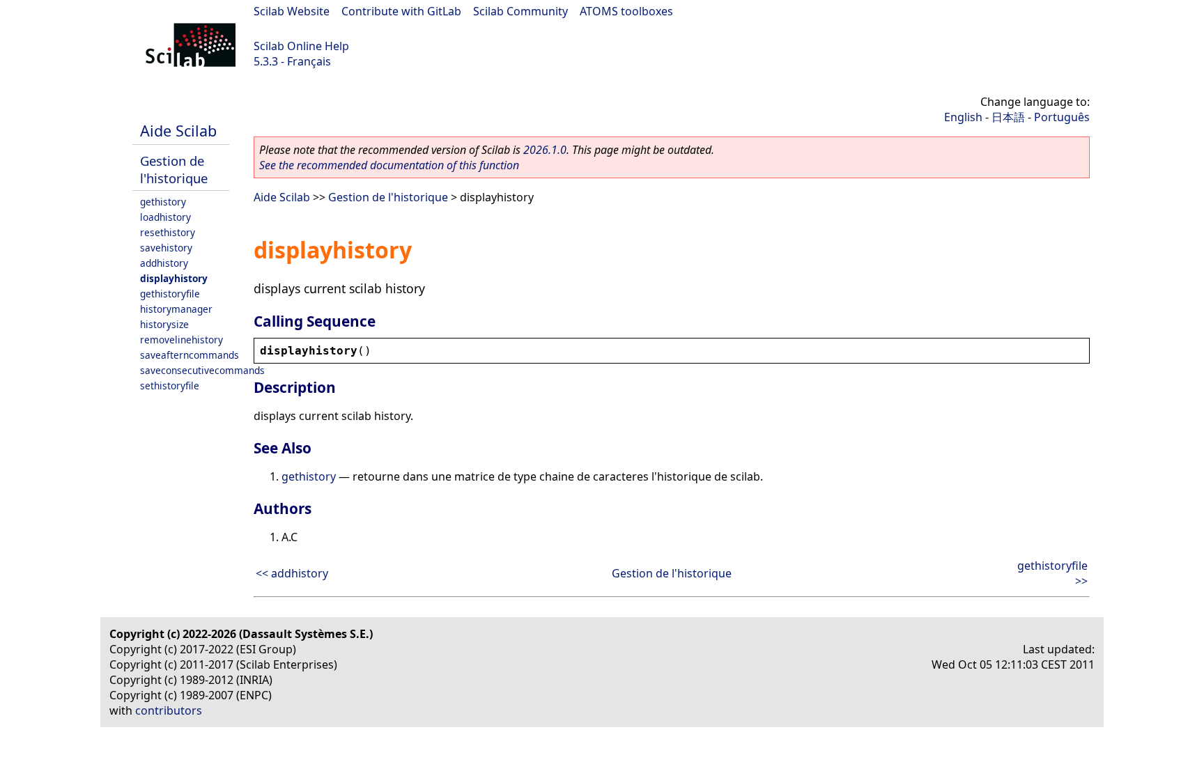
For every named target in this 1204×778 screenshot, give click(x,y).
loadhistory (165, 217)
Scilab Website (292, 11)
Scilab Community (520, 11)
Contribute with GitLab (401, 11)
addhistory (164, 263)
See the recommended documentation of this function (389, 165)
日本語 (1008, 117)
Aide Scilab (178, 130)
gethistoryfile (170, 293)
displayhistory (174, 278)
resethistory (167, 232)
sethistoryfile (169, 385)
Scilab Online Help (301, 46)
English (963, 117)
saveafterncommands (189, 354)
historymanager (176, 309)
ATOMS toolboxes (626, 11)
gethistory (163, 201)
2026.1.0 (544, 149)
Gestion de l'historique (174, 169)
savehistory (166, 247)
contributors (168, 710)
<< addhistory (292, 573)
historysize (164, 324)
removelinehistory (181, 339)
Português (1062, 117)
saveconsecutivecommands (202, 370)
